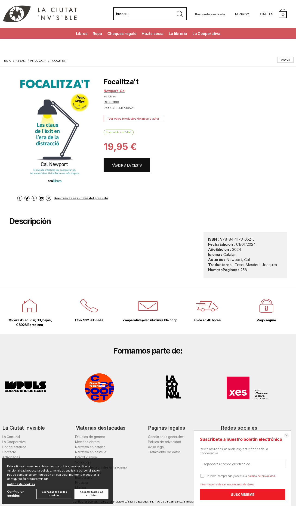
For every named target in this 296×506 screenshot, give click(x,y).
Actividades (11, 457)
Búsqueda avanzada (210, 14)
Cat (263, 14)
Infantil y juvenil (86, 457)
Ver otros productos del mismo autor (133, 118)
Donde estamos (14, 447)
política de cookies (21, 484)
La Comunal (11, 437)
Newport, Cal (114, 91)
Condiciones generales (166, 437)
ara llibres (110, 96)
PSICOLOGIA (111, 102)
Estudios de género (90, 437)
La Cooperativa (206, 33)
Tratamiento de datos (164, 452)
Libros (81, 33)
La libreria (178, 33)
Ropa (97, 33)
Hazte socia (152, 33)
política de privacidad (261, 476)
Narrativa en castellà (90, 452)
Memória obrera (87, 442)
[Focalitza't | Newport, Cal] (54, 129)
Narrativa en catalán (90, 447)
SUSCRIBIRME (242, 495)
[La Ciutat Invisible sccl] (40, 21)
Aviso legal (156, 447)
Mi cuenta (242, 14)
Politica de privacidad (164, 442)
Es (271, 14)
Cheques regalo (121, 33)
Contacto (9, 452)
